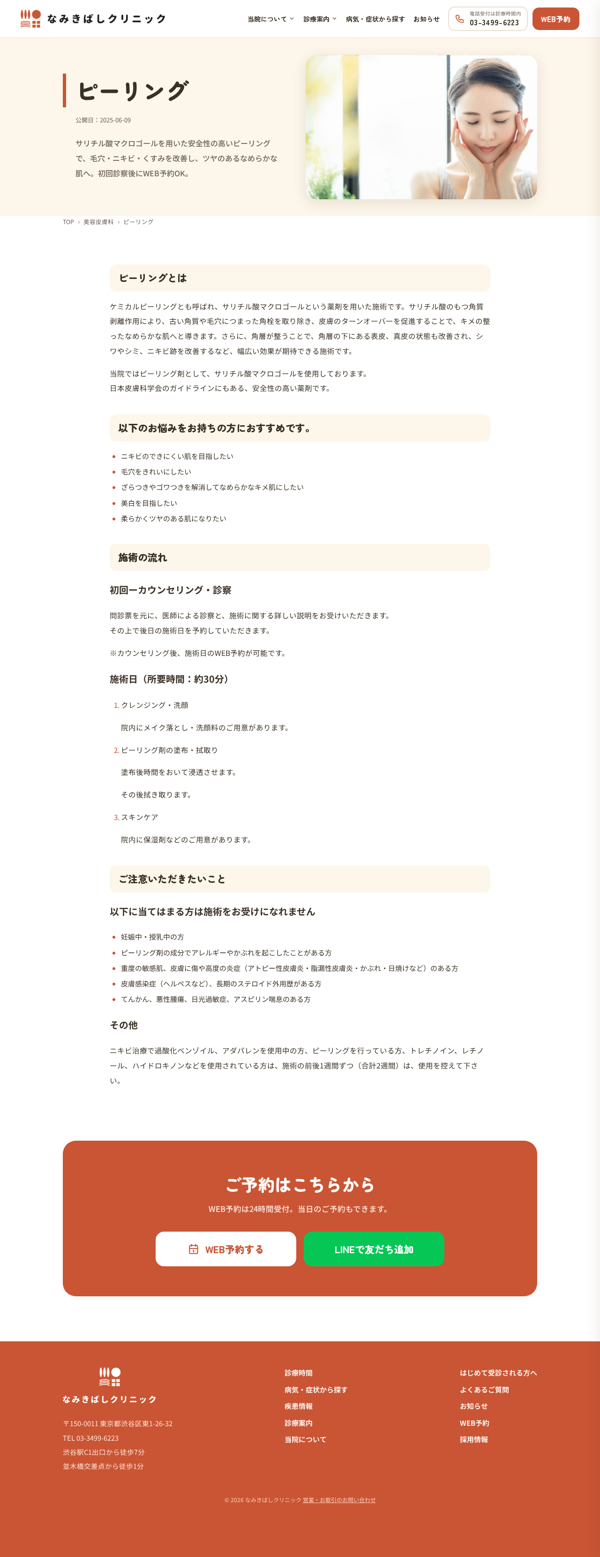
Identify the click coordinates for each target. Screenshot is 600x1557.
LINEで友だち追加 (374, 1249)
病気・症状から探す (375, 18)
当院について (267, 18)
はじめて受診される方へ (498, 1372)
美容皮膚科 (98, 221)
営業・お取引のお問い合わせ (339, 1500)
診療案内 (316, 18)
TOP (68, 221)
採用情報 (474, 1439)
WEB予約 (556, 19)
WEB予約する (234, 1249)
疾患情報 (299, 1406)
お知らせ (426, 18)
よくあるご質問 (484, 1389)
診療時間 (299, 1372)
